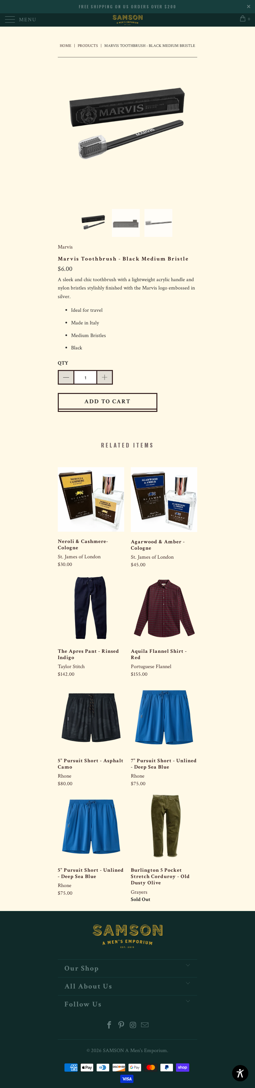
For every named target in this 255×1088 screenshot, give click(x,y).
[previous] (65, 128)
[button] (65, 377)
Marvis (65, 247)
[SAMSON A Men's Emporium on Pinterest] (121, 1026)
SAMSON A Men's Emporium (135, 1050)
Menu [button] (28, 19)
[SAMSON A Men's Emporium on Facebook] (110, 1026)
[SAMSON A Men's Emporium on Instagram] (133, 1026)
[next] (190, 128)
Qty (63, 363)
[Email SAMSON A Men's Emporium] (145, 1026)
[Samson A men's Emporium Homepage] (127, 20)
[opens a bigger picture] (127, 128)
